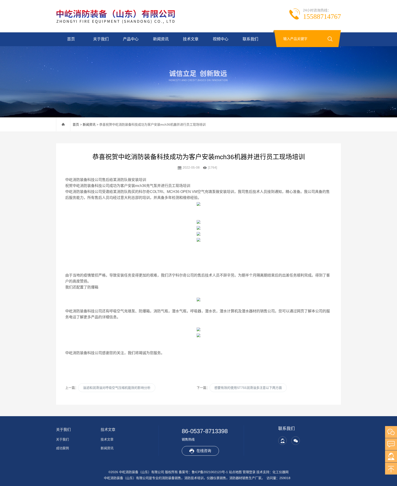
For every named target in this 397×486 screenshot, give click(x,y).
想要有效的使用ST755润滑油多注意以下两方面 (248, 388)
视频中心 (220, 39)
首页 (71, 39)
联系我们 (250, 39)
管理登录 (249, 472)
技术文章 (190, 39)
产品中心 (131, 39)
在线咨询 (203, 451)
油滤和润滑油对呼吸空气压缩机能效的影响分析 (116, 388)
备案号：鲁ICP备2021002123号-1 (203, 472)
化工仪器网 (280, 472)
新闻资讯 (161, 39)
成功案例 (62, 448)
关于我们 (101, 39)
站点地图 (235, 472)
